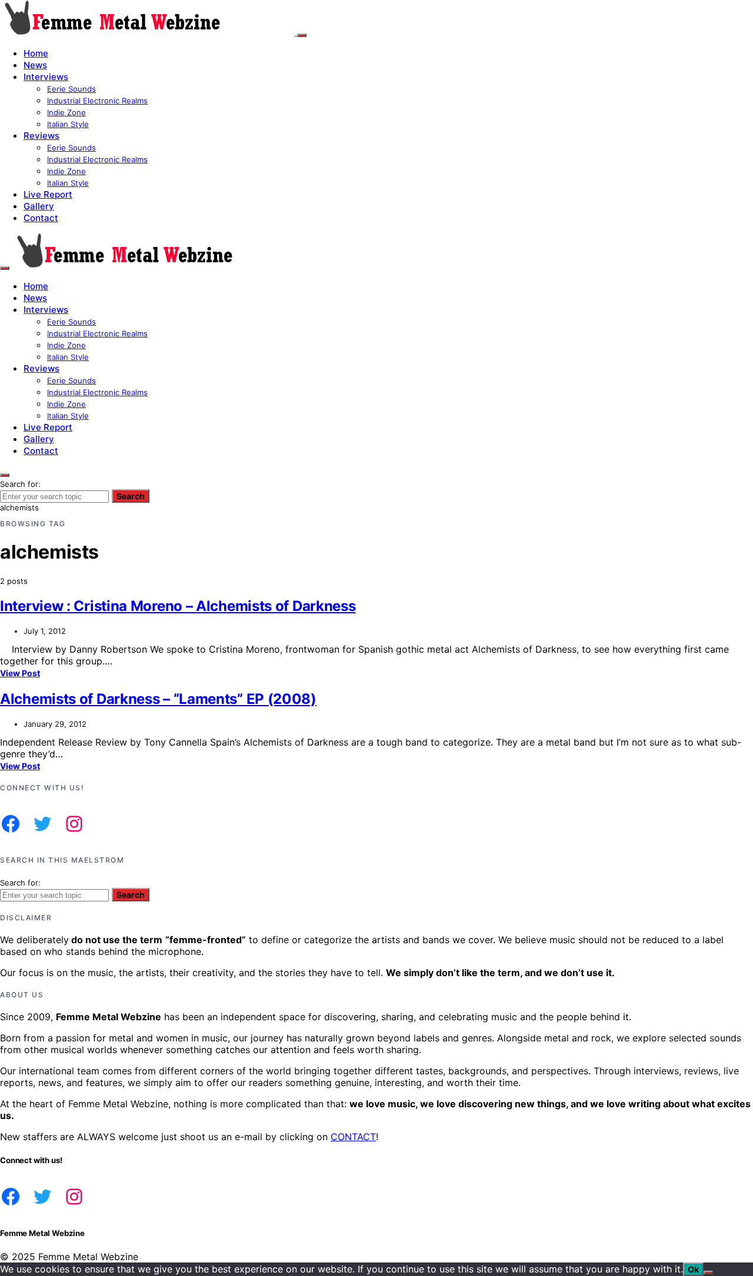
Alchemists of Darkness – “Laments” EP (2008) (158, 698)
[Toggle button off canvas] (301, 35)
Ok (693, 1269)
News (35, 65)
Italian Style (68, 124)
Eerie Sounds (71, 88)
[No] (708, 1272)
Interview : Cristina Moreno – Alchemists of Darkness (177, 605)
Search (130, 496)
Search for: (20, 484)
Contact (41, 217)
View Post (20, 673)
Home (36, 53)
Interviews (46, 76)
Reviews (41, 135)
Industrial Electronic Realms (97, 100)
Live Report (48, 194)
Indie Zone (66, 112)
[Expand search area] (4, 268)
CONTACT (353, 1137)
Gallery (39, 206)
